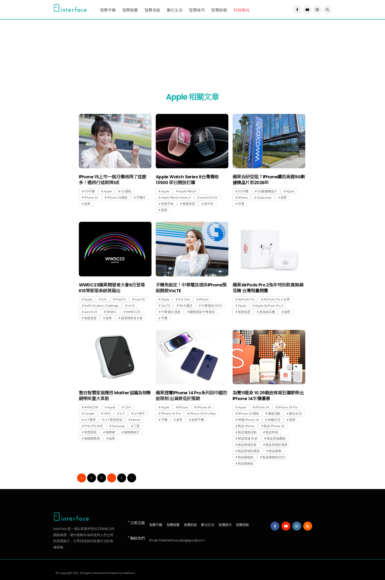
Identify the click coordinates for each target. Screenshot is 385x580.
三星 (136, 426)
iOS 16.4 (184, 299)
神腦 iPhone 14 (248, 420)
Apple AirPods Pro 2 (269, 305)
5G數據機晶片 (267, 191)
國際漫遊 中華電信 (202, 312)
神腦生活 (274, 420)
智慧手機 (108, 10)
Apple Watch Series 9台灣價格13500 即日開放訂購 (187, 180)
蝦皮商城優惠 (276, 438)
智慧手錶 (167, 204)
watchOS (90, 312)
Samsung (118, 426)
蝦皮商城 (272, 432)
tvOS (131, 305)
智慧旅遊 (219, 10)
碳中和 (208, 204)
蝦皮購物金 (246, 463)
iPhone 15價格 (117, 197)
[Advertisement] (187, 50)
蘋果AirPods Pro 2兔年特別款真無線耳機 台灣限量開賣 (268, 288)
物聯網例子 (131, 432)
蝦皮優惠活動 (247, 432)
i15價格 (126, 191)
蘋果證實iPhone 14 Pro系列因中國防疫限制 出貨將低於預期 (191, 396)
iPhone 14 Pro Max (203, 413)
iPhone (243, 197)
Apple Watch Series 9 (176, 197)
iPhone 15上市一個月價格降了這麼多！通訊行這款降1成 (112, 180)
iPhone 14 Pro (171, 413)
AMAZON (91, 407)
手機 (164, 318)
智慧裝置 (130, 10)
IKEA (107, 413)
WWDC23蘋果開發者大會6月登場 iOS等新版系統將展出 (112, 288)
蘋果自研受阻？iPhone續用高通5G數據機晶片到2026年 (269, 180)
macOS (140, 299)
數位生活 (174, 10)
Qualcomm (264, 197)
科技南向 (241, 10)
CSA (127, 407)
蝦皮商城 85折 (248, 438)
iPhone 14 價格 (248, 413)
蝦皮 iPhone (246, 426)
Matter (136, 420)
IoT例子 (139, 413)
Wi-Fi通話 (185, 305)
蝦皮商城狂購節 (249, 451)
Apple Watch (187, 191)
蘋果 (87, 204)
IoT (122, 413)
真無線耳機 (267, 312)
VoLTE (165, 305)
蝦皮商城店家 (247, 444)
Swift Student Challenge (101, 305)
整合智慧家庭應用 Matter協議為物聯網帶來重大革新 (115, 396)
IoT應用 (90, 420)
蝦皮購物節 (246, 457)
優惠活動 (274, 413)
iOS (103, 299)
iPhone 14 (204, 407)
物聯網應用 (92, 438)
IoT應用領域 (113, 420)
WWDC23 (133, 312)
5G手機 (89, 191)
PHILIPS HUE (93, 426)
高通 (241, 204)
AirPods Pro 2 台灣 (277, 299)
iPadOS (120, 299)
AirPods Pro (246, 299)
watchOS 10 (208, 197)
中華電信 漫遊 (170, 312)
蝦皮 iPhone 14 (274, 426)
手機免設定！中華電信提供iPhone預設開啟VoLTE (191, 288)
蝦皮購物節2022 (273, 457)
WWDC (111, 312)
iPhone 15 (91, 197)
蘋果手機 (197, 420)
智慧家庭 (152, 10)
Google (89, 413)
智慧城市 (197, 10)
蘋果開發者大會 (132, 318)
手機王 (141, 197)
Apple (108, 191)
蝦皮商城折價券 (276, 444)
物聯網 (110, 432)
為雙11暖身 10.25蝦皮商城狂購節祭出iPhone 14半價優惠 (268, 396)
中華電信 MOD (211, 305)
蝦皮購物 (275, 451)
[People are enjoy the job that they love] (115, 141)
